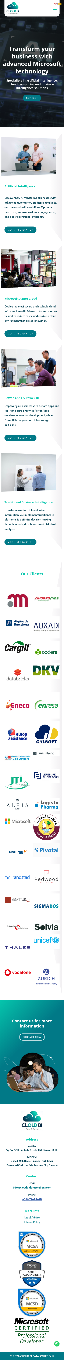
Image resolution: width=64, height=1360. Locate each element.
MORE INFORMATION (20, 229)
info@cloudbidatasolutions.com (32, 1187)
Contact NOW (32, 1037)
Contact (32, 98)
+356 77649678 (32, 1199)
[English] (56, 3)
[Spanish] (60, 3)
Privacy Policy (32, 1222)
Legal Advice (32, 1217)
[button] (54, 8)
